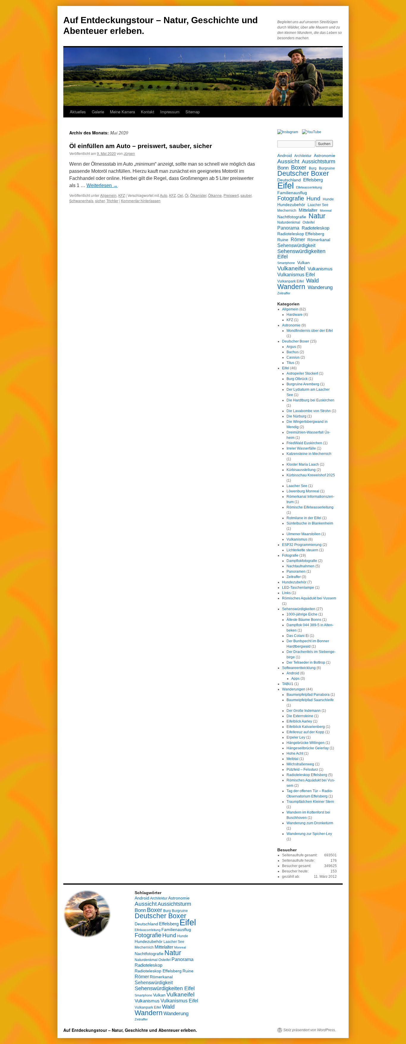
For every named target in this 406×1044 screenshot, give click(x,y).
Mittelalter (308, 210)
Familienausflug (292, 192)
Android (284, 155)
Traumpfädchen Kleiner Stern (310, 802)
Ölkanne (215, 195)
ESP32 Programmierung (302, 545)
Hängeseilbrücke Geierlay (308, 748)
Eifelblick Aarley (299, 721)
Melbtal (292, 759)
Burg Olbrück (297, 379)
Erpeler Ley (296, 737)
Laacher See (318, 205)
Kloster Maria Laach (303, 464)
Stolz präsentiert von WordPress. (309, 1030)
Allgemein (108, 195)
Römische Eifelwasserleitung (310, 507)
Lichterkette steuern (302, 550)
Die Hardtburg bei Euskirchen (310, 400)
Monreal (325, 210)
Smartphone (286, 263)
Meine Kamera (122, 111)
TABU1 (287, 684)
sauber (245, 195)
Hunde (328, 199)
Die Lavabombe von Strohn (309, 411)
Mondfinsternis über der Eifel (310, 331)
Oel (180, 195)
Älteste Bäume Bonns (304, 620)
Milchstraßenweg (300, 764)
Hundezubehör (291, 204)
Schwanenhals (81, 200)
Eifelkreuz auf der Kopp (305, 732)
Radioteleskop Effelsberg (300, 233)
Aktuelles (78, 111)
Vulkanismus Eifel (296, 274)
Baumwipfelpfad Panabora (308, 695)
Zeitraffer (283, 293)
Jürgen (129, 153)
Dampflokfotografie (302, 561)
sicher (100, 200)
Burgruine (327, 168)
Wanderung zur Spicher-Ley (309, 834)
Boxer (298, 167)
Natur (317, 216)
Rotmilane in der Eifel (304, 518)
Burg (313, 168)
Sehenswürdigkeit (296, 245)
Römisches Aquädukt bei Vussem (309, 598)
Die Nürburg (296, 416)
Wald (312, 280)
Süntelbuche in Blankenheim (310, 523)
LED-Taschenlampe (298, 587)
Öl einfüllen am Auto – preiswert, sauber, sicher (140, 145)
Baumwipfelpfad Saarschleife (310, 700)
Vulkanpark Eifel (290, 281)
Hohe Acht (295, 753)
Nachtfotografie (291, 216)
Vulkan (303, 262)
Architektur (302, 156)
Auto (163, 195)
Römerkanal (318, 239)
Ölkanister (198, 195)
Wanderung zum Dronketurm (310, 823)
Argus (291, 347)
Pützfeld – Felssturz (302, 769)
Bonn (283, 168)
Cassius (293, 357)
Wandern (291, 286)
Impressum (170, 111)
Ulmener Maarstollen (303, 534)
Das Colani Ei (298, 636)
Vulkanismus (320, 268)
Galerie (98, 111)
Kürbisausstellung (301, 470)
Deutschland (289, 180)
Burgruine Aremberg (303, 384)
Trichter (112, 200)
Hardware (295, 315)
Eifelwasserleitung (309, 187)
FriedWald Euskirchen (304, 443)
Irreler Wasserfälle (301, 448)
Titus (290, 363)
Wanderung (320, 287)
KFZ (121, 195)
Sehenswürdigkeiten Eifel (301, 254)
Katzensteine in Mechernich (309, 454)
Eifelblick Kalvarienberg (306, 727)
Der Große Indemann (304, 711)
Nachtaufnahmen (300, 566)
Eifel (285, 185)
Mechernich (286, 210)
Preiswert (231, 195)
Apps (295, 678)
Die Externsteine (300, 716)
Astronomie (324, 155)
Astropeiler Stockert (302, 373)
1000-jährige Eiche (302, 614)
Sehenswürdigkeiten (298, 609)
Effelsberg (313, 179)
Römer (298, 239)
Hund (313, 198)
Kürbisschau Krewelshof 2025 (311, 475)
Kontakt (147, 111)
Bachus (293, 352)
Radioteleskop (315, 227)
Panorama (288, 227)
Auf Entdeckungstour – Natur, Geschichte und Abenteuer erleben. (130, 1030)
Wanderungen (293, 689)
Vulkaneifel (291, 268)
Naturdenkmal (288, 222)
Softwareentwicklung (299, 668)
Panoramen (296, 571)
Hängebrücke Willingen (306, 743)
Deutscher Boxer (303, 173)
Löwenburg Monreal (303, 491)
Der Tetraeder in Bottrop (306, 662)
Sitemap (192, 111)
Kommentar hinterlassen (140, 200)
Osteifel (309, 222)
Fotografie (290, 198)
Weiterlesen (102, 185)
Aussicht (288, 161)
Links (286, 593)
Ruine (282, 239)
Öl (186, 195)
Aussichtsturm (318, 161)
